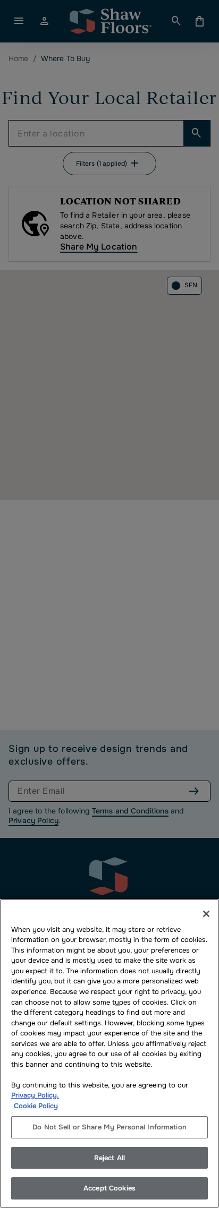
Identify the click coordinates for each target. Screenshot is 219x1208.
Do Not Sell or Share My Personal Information (109, 1127)
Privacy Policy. (35, 1095)
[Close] (206, 914)
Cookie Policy (36, 1105)
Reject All (109, 1157)
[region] (109, 1053)
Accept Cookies (109, 1188)
